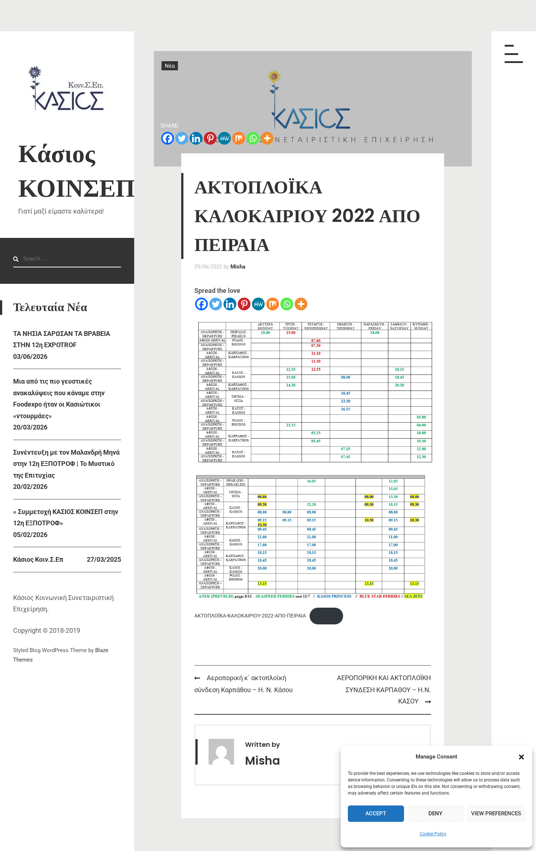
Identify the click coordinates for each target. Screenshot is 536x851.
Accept (375, 813)
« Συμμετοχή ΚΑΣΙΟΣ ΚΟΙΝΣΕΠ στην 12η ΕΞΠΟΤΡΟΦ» (65, 517)
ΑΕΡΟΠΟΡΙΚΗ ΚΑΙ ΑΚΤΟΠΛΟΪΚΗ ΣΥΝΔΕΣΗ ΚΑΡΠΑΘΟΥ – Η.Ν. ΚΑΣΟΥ (384, 689)
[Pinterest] (210, 138)
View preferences (496, 813)
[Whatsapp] (252, 138)
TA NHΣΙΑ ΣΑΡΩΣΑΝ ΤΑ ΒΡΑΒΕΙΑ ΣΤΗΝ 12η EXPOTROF (61, 339)
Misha (237, 266)
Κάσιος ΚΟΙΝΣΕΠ (76, 170)
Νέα (170, 65)
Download (326, 616)
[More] (267, 138)
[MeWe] (224, 138)
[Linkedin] (196, 138)
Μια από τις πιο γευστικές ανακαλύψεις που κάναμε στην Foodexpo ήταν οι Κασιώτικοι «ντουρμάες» (59, 398)
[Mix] (238, 138)
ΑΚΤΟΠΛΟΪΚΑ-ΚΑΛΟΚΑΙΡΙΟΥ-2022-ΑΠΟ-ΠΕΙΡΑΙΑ (250, 616)
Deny (435, 813)
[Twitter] (181, 138)
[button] (521, 757)
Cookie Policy (433, 833)
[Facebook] (167, 138)
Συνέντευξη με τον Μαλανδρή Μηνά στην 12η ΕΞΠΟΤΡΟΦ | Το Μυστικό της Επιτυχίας (66, 463)
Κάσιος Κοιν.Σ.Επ (38, 559)
